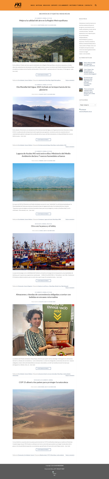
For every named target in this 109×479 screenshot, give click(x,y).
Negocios (46, 5)
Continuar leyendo (43, 74)
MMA (59, 219)
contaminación (41, 80)
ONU (65, 145)
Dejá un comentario (70, 80)
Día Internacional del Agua (44, 145)
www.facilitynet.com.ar (85, 111)
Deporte (54, 5)
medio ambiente (60, 145)
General (44, 18)
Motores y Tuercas (76, 5)
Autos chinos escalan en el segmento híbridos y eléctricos (89, 64)
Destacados (38, 223)
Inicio (33, 5)
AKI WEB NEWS (52, 25)
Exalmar (40, 286)
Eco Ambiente (63, 5)
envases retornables (52, 374)
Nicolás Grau (58, 286)
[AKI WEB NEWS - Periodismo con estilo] (20, 5)
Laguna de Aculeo (48, 219)
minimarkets (15, 375)
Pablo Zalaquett (64, 286)
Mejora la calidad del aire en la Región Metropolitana (43, 20)
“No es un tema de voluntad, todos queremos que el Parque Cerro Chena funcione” (89, 92)
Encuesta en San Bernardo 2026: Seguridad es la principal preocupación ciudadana (88, 81)
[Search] (95, 5)
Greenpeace (41, 219)
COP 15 (48, 455)
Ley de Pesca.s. (45, 286)
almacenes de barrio (42, 374)
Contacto (88, 5)
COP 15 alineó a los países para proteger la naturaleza (43, 382)
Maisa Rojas (48, 80)
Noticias (39, 5)
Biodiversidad (43, 455)
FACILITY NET (60, 469)
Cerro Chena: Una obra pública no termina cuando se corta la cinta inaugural (90, 72)
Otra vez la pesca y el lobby (43, 226)
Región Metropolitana (56, 80)
